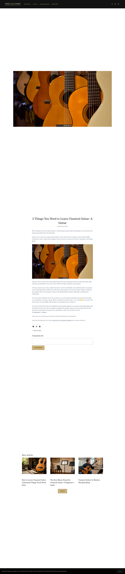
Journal (35, 4)
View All (62, 491)
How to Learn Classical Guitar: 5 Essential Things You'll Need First (34, 482)
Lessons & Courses (44, 4)
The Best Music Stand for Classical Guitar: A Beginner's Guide (62, 482)
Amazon (44, 312)
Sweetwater (36, 312)
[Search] (112, 4)
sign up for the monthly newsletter (62, 320)
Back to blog (37, 330)
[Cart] (119, 4)
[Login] (115, 4)
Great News (27, 4)
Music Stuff (55, 4)
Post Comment (38, 347)
